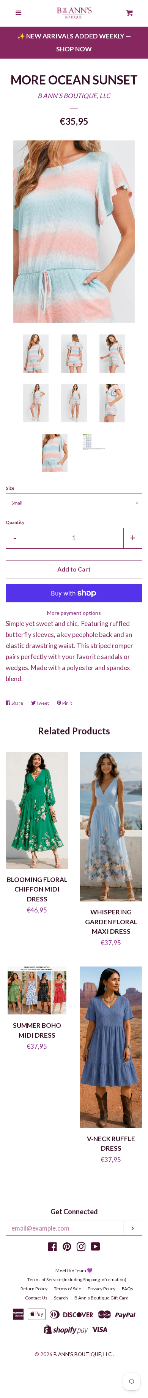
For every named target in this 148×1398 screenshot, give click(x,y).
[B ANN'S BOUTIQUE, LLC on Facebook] (52, 1248)
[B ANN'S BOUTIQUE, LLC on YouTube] (95, 1248)
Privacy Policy (101, 1288)
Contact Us (36, 1298)
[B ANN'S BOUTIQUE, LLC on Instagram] (81, 1248)
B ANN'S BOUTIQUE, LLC (74, 96)
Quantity (15, 522)
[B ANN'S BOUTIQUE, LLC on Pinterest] (67, 1248)
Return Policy (33, 1288)
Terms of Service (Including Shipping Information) (76, 1279)
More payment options (74, 613)
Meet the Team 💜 (74, 1270)
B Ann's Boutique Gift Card (101, 1298)
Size (10, 488)
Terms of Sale (67, 1288)
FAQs (127, 1288)
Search (61, 1298)
